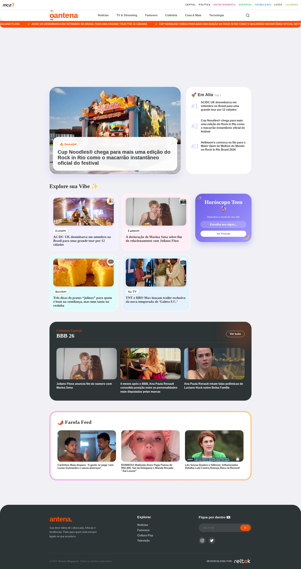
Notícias (103, 15)
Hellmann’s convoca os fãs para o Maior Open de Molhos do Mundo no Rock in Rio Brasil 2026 (223, 146)
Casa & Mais (193, 15)
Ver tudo (235, 333)
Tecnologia (263, 4)
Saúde (278, 4)
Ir (245, 527)
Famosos (151, 15)
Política (204, 4)
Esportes (245, 4)
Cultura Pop (145, 535)
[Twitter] (211, 540)
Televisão (143, 540)
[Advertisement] (150, 57)
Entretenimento (225, 4)
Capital (190, 4)
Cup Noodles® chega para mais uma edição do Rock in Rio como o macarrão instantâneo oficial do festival (209, 24)
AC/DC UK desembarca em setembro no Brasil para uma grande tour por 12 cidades (64, 24)
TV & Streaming (127, 15)
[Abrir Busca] (248, 15)
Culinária (291, 4)
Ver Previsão (223, 233)
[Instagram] (202, 540)
